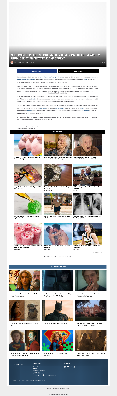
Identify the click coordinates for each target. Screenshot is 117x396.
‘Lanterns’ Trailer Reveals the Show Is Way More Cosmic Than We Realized (57, 295)
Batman (29, 110)
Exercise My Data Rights (39, 374)
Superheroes (26, 128)
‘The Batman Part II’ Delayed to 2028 (55, 324)
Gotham (82, 108)
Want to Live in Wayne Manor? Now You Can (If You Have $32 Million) (90, 325)
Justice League (59, 108)
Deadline (33, 99)
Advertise (35, 368)
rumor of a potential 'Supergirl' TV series (51, 77)
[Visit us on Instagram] (65, 367)
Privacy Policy (36, 372)
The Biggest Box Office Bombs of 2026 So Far (24, 325)
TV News (32, 128)
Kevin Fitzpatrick (17, 62)
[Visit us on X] (74, 367)
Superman (86, 110)
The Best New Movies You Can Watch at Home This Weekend (24, 295)
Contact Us (36, 367)
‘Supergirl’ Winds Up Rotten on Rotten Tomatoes (56, 354)
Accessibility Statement (39, 370)
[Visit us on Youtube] (68, 367)
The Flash (43, 108)
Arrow (85, 79)
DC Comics (29, 126)
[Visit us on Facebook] (71, 367)
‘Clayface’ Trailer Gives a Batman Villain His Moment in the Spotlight (90, 295)
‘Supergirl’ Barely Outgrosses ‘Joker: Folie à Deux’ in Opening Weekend (25, 354)
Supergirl (35, 126)
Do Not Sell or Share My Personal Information (44, 375)
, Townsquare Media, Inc (29, 380)
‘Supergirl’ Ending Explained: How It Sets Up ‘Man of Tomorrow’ (91, 354)
